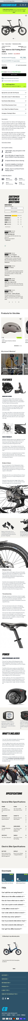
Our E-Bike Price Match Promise (10, 109)
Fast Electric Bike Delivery (8, 101)
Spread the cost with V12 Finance (10, 92)
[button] (20, 46)
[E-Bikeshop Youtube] (8, 998)
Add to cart (14, 74)
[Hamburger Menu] (25, 5)
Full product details (6, 142)
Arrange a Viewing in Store (9, 113)
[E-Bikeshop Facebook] (5, 998)
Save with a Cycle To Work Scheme (11, 97)
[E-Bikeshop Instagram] (3, 998)
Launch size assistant (22, 65)
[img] (8, 231)
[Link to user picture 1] (5, 245)
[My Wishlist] (26, 16)
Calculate (13, 57)
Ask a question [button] (14, 211)
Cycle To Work (16, 61)
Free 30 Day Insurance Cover (9, 105)
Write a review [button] (14, 208)
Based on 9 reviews (9, 206)
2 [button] (12, 302)
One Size (4, 67)
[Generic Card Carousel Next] (23, 364)
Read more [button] (8, 240)
